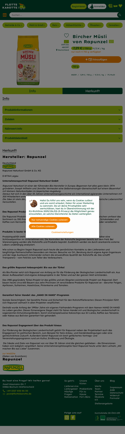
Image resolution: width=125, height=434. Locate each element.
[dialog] (62, 217)
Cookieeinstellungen (62, 232)
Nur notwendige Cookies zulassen (49, 219)
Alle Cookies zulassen (43, 226)
